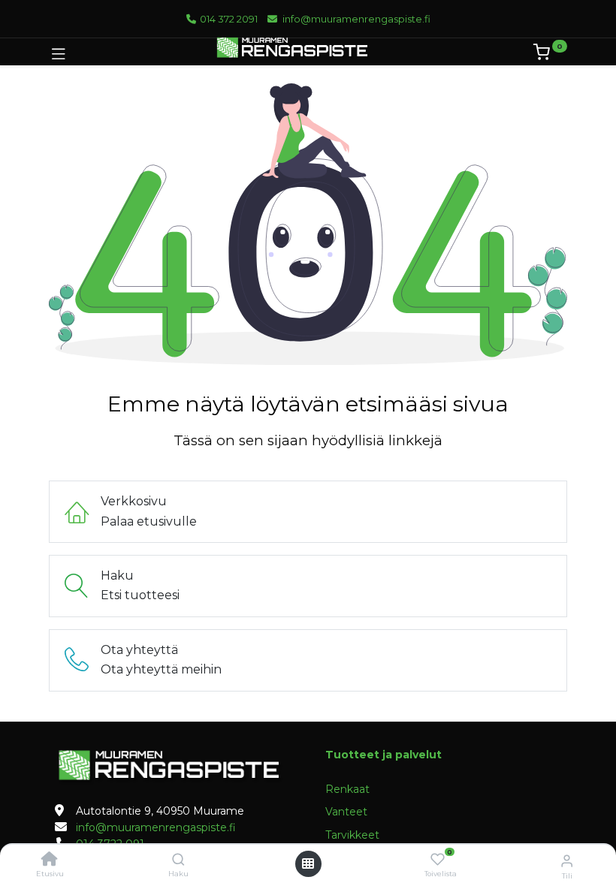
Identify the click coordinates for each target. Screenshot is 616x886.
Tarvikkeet (352, 835)
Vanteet (346, 811)
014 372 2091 (228, 19)
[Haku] (178, 860)
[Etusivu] (49, 860)
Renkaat (347, 789)
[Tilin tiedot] (567, 860)
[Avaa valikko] (308, 863)
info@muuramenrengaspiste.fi (354, 19)
